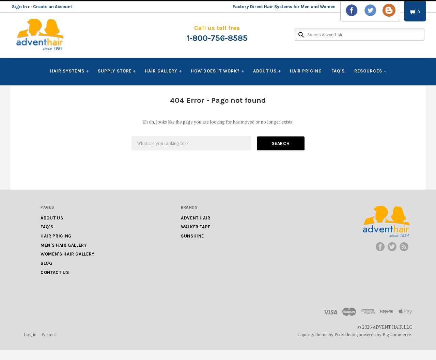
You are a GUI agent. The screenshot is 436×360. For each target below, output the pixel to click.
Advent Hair (196, 217)
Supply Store (115, 70)
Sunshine (192, 236)
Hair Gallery (161, 70)
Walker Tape (196, 226)
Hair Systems (67, 70)
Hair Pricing (306, 70)
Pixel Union (345, 334)
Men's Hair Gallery (64, 245)
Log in (30, 334)
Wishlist (49, 334)
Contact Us (55, 272)
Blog (46, 263)
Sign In (19, 6)
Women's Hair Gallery (68, 254)
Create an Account (52, 6)
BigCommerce (397, 334)
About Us (265, 70)
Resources (368, 70)
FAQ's (338, 70)
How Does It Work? (215, 70)
